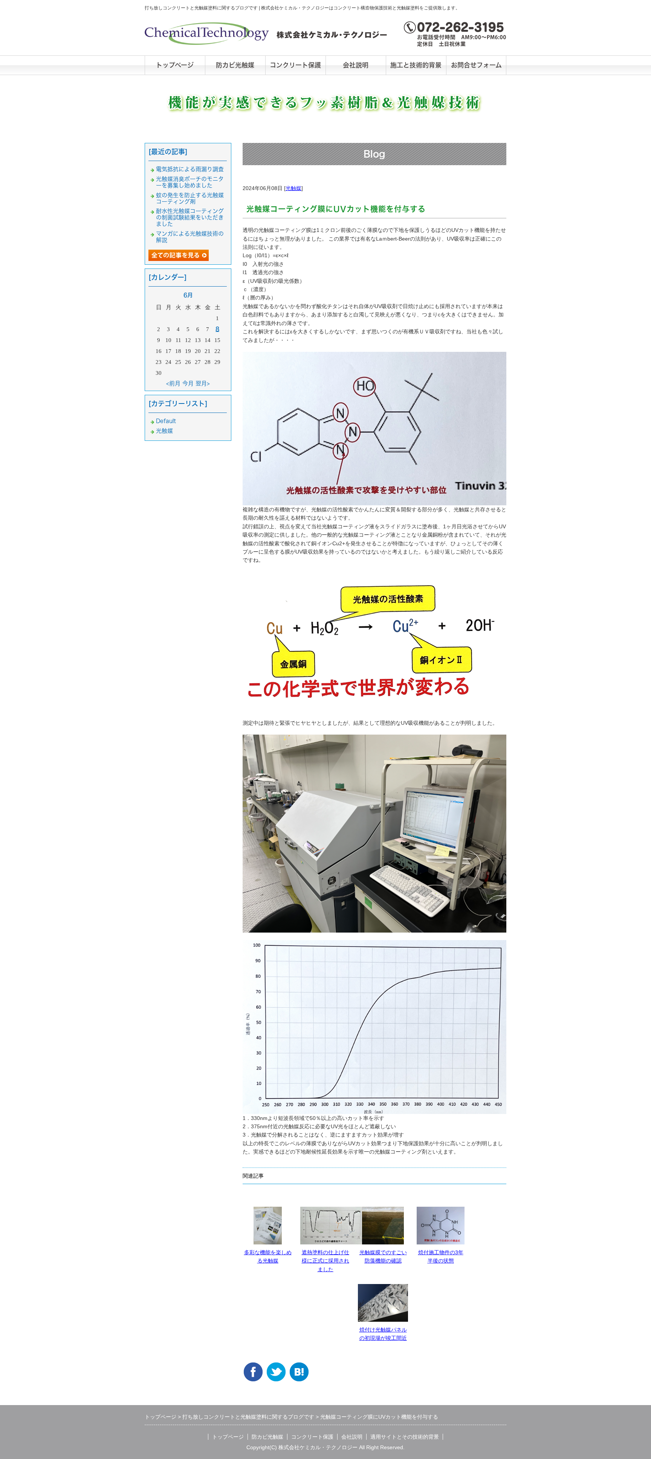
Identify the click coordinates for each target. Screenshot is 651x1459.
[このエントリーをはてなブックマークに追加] (299, 1368)
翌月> (203, 383)
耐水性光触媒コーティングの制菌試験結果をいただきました (190, 217)
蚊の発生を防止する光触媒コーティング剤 (190, 198)
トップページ (175, 65)
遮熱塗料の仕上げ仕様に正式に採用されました (325, 1260)
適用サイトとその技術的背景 (404, 1437)
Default (166, 421)
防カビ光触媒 (235, 65)
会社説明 (355, 65)
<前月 (173, 383)
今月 (188, 383)
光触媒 (293, 188)
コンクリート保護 (295, 65)
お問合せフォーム (476, 65)
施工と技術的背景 (416, 65)
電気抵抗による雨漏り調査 (190, 169)
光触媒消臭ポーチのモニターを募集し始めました (190, 182)
